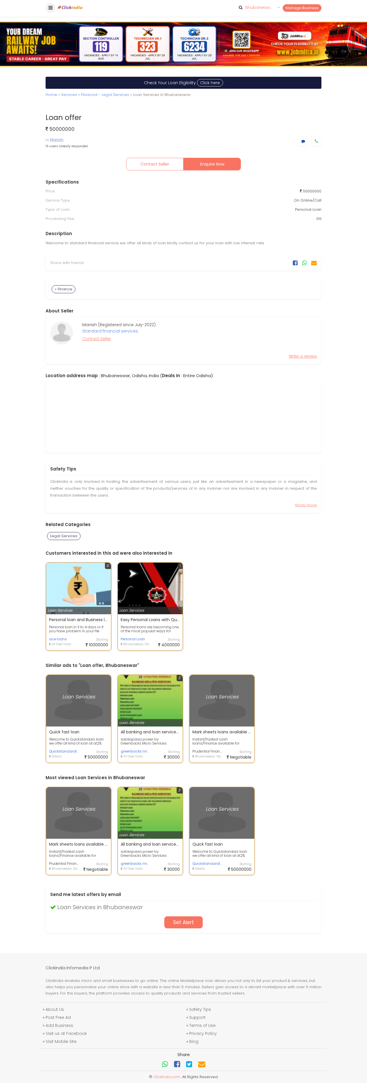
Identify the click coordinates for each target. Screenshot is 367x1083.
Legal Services (63, 536)
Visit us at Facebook (66, 1033)
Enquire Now (212, 164)
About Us (55, 1009)
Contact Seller (154, 164)
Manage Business (302, 8)
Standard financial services (110, 331)
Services (69, 94)
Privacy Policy (203, 1033)
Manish (56, 139)
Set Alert (183, 922)
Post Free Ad (58, 1017)
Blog (193, 1041)
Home (51, 94)
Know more (306, 505)
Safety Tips (200, 1009)
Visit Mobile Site (61, 1041)
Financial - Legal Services (105, 94)
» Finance (63, 289)
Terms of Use (202, 1025)
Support (197, 1017)
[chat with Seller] (303, 141)
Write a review (303, 356)
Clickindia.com (166, 1077)
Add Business (59, 1025)
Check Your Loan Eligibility (182, 83)
